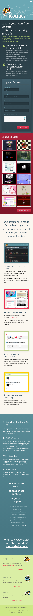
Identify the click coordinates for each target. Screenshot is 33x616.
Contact (19, 613)
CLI (15, 610)
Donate (20, 569)
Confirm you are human (10, 114)
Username (7, 87)
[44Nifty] (24, 201)
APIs (20, 463)
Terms (13, 613)
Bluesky (25, 607)
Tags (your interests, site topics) (12, 94)
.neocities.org (23, 90)
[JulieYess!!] (24, 179)
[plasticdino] (9, 201)
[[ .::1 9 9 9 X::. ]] (9, 179)
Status (28, 610)
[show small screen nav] (31, 1)
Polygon (24, 525)
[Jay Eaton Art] (9, 145)
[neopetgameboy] (24, 145)
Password (7, 101)
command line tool (11, 56)
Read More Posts (17, 600)
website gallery (15, 317)
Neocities (7, 607)
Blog (19, 610)
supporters (5, 565)
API (23, 610)
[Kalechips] (24, 190)
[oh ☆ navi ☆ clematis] (9, 190)
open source (14, 607)
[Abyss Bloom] (9, 167)
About (4, 610)
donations (12, 433)
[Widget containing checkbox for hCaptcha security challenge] (15, 119)
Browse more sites (24, 210)
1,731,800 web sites (23, 36)
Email (5, 108)
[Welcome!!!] (24, 167)
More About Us (18, 586)
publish (6, 472)
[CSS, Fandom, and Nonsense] (24, 156)
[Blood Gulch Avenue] (9, 156)
